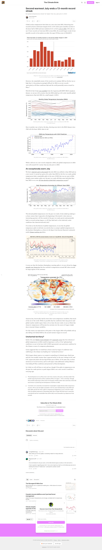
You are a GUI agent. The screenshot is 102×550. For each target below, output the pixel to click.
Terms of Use (57, 525)
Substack (44, 547)
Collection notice (65, 540)
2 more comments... (30, 472)
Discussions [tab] (36, 479)
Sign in (98, 2)
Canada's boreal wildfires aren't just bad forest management (40, 495)
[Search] (81, 2)
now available (43, 91)
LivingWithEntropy (33, 451)
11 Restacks (42, 420)
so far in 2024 (62, 29)
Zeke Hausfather (32, 16)
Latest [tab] (31, 479)
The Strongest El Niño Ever (34, 483)
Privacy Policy (61, 527)
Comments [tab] (29, 435)
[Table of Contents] (1, 275)
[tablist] (32, 435)
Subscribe (90, 2)
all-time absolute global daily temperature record (53, 180)
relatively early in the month (40, 172)
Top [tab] (27, 479)
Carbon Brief (59, 77)
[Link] (24, 169)
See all (28, 519)
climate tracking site (36, 232)
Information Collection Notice (50, 527)
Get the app (58, 543)
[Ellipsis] (75, 452)
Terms (59, 540)
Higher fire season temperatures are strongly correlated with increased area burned (44, 498)
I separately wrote (57, 340)
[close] (64, 503)
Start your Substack (47, 543)
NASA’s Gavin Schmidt (42, 340)
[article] (51, 487)
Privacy (55, 540)
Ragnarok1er (32, 458)
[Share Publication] (85, 2)
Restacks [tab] (35, 435)
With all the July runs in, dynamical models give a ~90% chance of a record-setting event (44, 486)
